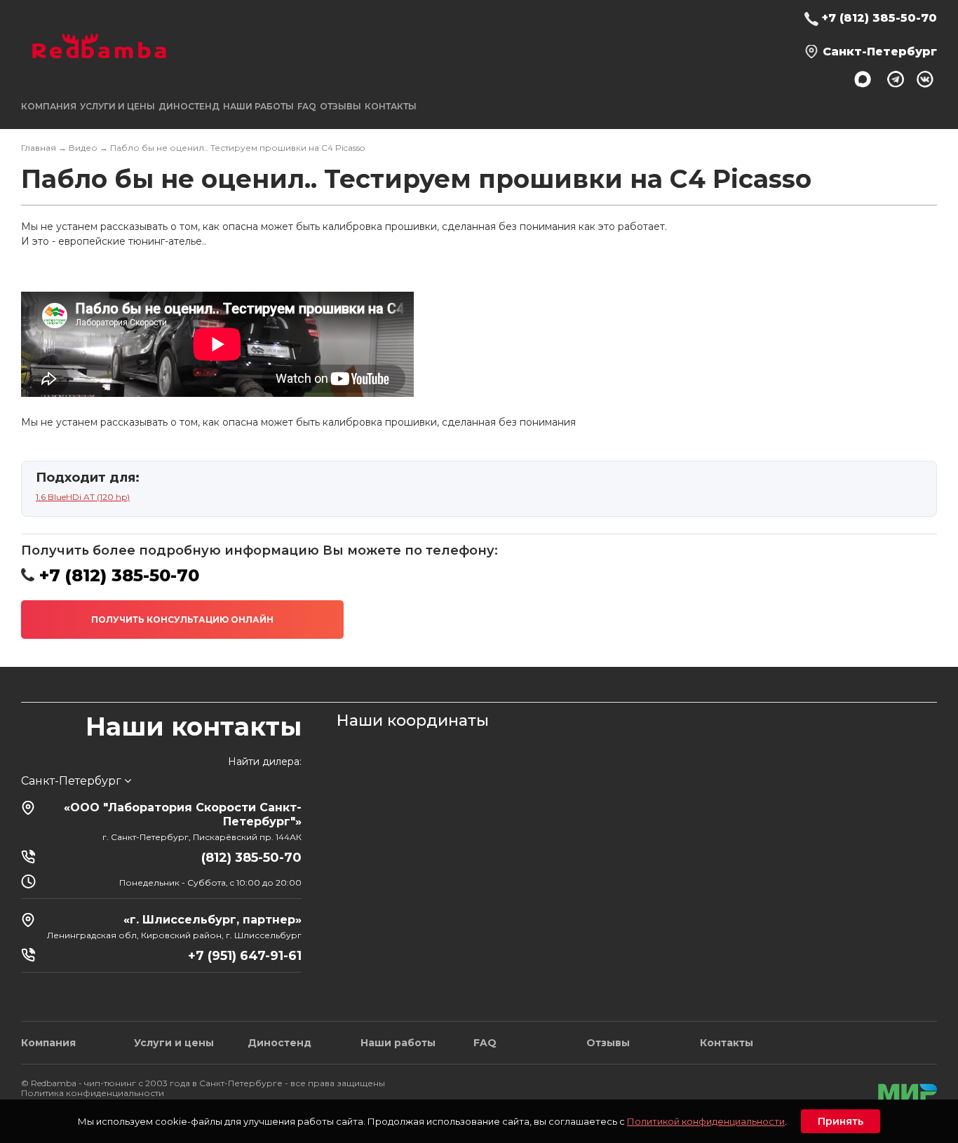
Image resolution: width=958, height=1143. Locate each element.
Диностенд (189, 106)
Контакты (391, 106)
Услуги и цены (174, 1042)
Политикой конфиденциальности (706, 1121)
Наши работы (258, 106)
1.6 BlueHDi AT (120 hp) (83, 497)
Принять (840, 1121)
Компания (48, 1042)
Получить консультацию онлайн (182, 619)
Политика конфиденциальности (92, 1093)
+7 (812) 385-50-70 (879, 18)
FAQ (306, 106)
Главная (38, 147)
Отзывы (340, 106)
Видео (83, 147)
